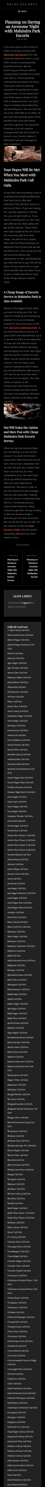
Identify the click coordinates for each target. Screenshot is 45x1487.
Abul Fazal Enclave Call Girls (20, 635)
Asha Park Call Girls (17, 821)
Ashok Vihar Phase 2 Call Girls (21, 840)
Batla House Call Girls (18, 1052)
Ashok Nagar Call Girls (18, 825)
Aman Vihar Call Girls (17, 706)
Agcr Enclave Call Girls (18, 668)
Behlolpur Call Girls (17, 1089)
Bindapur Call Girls (16, 1189)
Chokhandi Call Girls (17, 1346)
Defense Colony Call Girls (19, 1455)
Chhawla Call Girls (16, 1312)
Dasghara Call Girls (16, 1422)
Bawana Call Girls (16, 1056)
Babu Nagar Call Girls (17, 936)
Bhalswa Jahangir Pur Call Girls (22, 1145)
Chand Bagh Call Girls (18, 1256)
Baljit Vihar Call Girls (17, 1018)
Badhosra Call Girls (16, 951)
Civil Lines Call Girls (16, 1355)
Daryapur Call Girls (16, 1417)
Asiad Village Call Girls (18, 869)
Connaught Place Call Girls (20, 1369)
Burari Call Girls (15, 1232)
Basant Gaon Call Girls (18, 1047)
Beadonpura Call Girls (18, 1075)
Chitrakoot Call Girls (17, 1336)
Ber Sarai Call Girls (16, 1099)
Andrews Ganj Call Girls (18, 764)
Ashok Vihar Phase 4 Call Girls (21, 849)
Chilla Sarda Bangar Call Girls (21, 1317)
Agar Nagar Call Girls (17, 663)
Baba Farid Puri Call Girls (19, 926)
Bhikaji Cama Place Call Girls (21, 1169)
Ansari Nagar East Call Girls (20, 777)
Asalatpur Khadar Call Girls (20, 816)
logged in (27, 602)
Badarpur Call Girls (16, 941)
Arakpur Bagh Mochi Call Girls (21, 792)
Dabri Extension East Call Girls (22, 1393)
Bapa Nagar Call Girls (17, 1032)
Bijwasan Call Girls (16, 1184)
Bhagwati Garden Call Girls (20, 1104)
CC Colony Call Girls (17, 1237)
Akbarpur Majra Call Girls (19, 677)
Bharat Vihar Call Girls (18, 1155)
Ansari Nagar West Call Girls (21, 782)
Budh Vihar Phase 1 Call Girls (21, 1213)
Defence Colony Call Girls (19, 1446)
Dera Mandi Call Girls (17, 1484)
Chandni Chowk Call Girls (19, 1270)
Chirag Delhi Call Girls (18, 1322)
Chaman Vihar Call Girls (19, 1241)
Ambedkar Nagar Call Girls (20, 716)
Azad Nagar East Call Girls (20, 902)
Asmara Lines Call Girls (18, 874)
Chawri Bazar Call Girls (18, 1297)
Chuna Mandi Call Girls (18, 1350)
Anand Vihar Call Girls (18, 749)
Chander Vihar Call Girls (19, 1266)
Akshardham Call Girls (18, 682)
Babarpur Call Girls (16, 931)
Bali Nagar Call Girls (17, 1008)
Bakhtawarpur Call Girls (19, 989)
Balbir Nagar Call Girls (18, 1003)
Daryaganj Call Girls (17, 1412)
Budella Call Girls (15, 1203)
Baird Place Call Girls (17, 979)
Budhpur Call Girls (16, 1222)
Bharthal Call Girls (16, 1160)
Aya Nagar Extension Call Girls (22, 893)
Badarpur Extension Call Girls (21, 946)
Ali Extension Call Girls (18, 692)
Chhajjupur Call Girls (17, 1302)
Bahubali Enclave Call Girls (20, 975)
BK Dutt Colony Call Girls (19, 1193)
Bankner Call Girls (16, 1028)
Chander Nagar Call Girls (19, 1261)
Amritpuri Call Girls (16, 725)
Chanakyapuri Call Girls (18, 1251)
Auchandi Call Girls (16, 883)
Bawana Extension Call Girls (20, 1061)
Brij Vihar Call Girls (16, 1198)
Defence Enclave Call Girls (20, 1451)
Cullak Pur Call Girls (17, 1378)
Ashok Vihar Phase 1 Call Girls (21, 835)
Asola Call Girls (14, 878)
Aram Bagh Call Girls (17, 797)
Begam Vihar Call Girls (18, 1080)
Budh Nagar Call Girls (18, 1208)
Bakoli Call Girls (15, 999)
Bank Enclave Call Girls (18, 1023)
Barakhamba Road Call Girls (21, 1037)
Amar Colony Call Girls (18, 711)
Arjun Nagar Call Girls (18, 806)
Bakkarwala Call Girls (17, 994)
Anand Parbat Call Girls (18, 745)
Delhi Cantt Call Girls (17, 1470)
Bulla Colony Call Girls (18, 1227)
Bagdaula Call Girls (16, 965)
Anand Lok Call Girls (17, 735)
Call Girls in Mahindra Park (23, 327)
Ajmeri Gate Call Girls (17, 672)
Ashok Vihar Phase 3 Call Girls (21, 845)
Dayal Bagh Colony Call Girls (21, 1431)
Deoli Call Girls (14, 1475)
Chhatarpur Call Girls (17, 1307)
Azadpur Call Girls (16, 912)
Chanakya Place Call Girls (19, 1246)
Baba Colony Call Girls (18, 922)
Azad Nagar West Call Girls (20, 907)
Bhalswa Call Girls (16, 1136)
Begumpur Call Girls (17, 1084)
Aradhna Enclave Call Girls (20, 787)
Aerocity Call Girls (16, 658)
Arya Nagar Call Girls (17, 811)
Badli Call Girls (14, 955)
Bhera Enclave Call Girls (19, 1164)
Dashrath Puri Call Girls (19, 1427)
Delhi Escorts (22, 4)
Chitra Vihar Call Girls (18, 1331)
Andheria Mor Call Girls (18, 759)
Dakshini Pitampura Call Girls (21, 1398)
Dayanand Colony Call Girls (20, 1436)
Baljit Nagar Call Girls (17, 1013)
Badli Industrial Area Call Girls (21, 960)
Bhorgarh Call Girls (16, 1179)
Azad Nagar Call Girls (17, 898)
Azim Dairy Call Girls (17, 917)
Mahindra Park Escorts (15, 54)
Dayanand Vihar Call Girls (19, 1441)
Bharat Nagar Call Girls (18, 1150)
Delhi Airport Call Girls (18, 1460)
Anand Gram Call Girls (18, 730)
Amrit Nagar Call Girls (18, 720)
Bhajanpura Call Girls (17, 1131)
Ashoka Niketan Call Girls (19, 854)
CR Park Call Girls (16, 1374)
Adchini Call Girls (15, 653)
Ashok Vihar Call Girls (18, 830)
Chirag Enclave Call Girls (19, 1326)
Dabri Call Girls (15, 1383)
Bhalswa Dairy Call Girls (19, 1140)
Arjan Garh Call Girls (17, 801)
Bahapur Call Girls (16, 970)
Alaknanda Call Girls (17, 687)
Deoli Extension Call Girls (19, 1479)
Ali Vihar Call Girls (16, 696)
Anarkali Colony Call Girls (19, 754)
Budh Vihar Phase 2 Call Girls (21, 1217)
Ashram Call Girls (16, 864)
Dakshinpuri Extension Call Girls (23, 1407)
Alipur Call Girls (15, 701)
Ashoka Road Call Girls (18, 859)
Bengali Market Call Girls (19, 1094)
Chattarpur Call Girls (17, 1275)
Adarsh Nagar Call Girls (18, 640)
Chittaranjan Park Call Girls (20, 1341)
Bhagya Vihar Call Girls (18, 1117)
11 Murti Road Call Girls (19, 630)
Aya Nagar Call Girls (17, 888)
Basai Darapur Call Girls (19, 1042)
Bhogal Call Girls (15, 1174)
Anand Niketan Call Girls (19, 740)
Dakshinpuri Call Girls (18, 1402)
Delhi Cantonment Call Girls (21, 1465)
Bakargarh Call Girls (17, 984)
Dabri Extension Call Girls (19, 1388)
